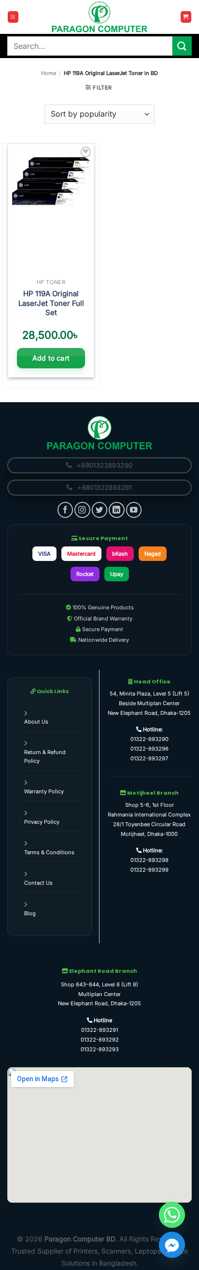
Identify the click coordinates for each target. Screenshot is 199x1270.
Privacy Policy (41, 821)
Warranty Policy (44, 791)
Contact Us (38, 882)
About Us (36, 721)
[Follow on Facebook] (65, 509)
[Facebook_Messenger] (172, 1245)
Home (48, 73)
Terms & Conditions (49, 852)
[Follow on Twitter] (99, 509)
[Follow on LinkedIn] (116, 509)
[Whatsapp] (172, 1215)
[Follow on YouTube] (134, 509)
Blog (30, 913)
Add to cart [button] (51, 358)
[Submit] (182, 45)
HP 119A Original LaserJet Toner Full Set (51, 303)
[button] (13, 16)
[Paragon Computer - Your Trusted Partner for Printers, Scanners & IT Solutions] (99, 17)
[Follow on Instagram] (82, 509)
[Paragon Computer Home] (99, 432)
